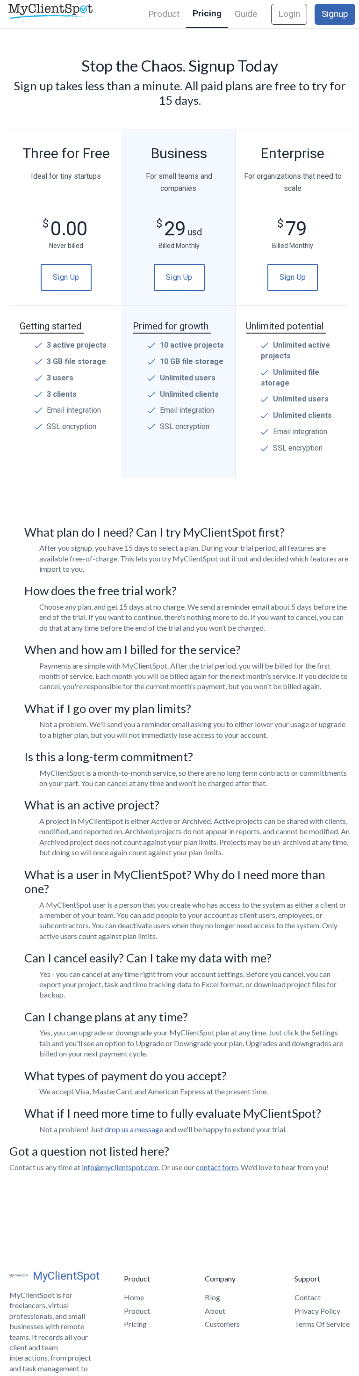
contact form (217, 1167)
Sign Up (66, 277)
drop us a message (134, 1129)
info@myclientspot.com (120, 1167)
